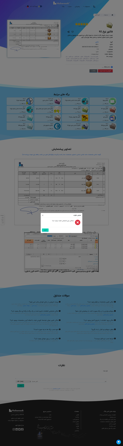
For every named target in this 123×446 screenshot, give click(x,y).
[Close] (42, 215)
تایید (45, 230)
